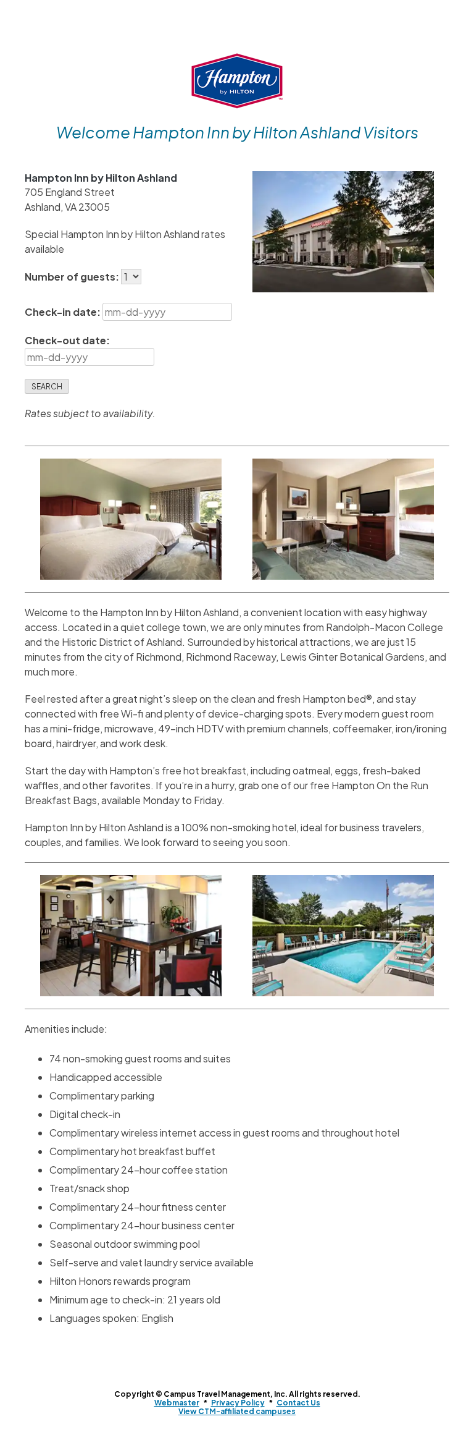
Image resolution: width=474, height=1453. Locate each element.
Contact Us (298, 1402)
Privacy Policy (238, 1402)
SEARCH (46, 386)
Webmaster (176, 1402)
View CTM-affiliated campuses (237, 1411)
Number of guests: (73, 276)
